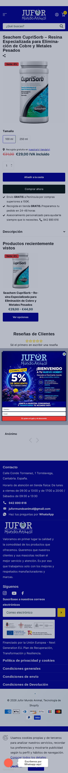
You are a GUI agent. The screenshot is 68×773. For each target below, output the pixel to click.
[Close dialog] (64, 354)
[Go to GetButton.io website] (8, 769)
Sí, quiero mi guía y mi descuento (34, 418)
